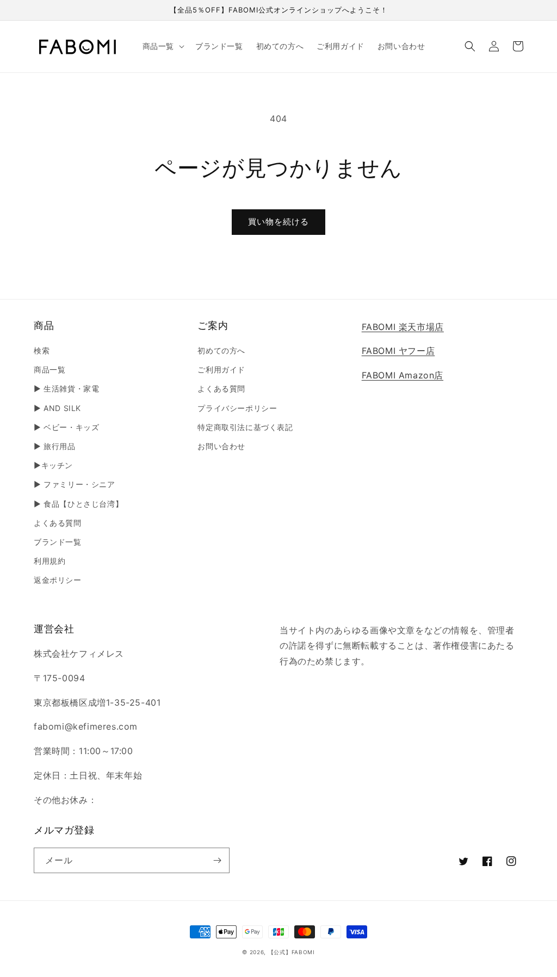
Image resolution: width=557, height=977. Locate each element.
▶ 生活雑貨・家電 (66, 388)
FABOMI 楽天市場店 (403, 326)
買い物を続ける (278, 221)
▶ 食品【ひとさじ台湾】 (78, 503)
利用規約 (49, 560)
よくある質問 (58, 522)
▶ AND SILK (57, 408)
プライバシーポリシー (237, 408)
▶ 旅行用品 (55, 446)
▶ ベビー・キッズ (66, 427)
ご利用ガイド (221, 369)
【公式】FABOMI (291, 952)
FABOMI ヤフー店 (398, 350)
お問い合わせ (221, 446)
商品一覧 (49, 369)
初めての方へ (221, 350)
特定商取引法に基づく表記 (245, 427)
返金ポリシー (58, 579)
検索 (41, 350)
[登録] (217, 860)
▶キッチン (53, 465)
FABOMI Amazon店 (402, 375)
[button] (162, 46)
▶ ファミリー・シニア (74, 484)
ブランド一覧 (58, 541)
